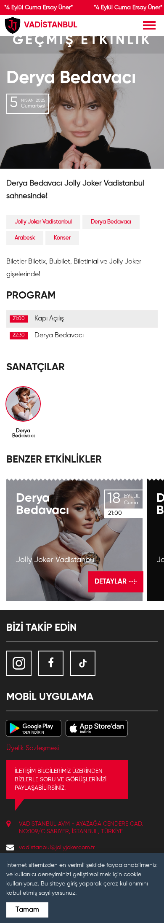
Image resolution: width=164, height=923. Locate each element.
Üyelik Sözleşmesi (32, 748)
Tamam (27, 910)
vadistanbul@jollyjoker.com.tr (57, 847)
